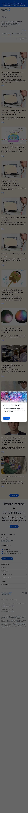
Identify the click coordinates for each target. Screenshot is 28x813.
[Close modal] (24, 394)
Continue (6, 418)
